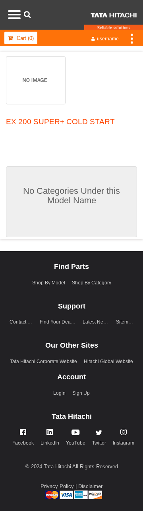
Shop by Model (48, 283)
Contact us (21, 322)
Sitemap (125, 322)
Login (59, 393)
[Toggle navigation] (132, 38)
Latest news (96, 322)
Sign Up (81, 393)
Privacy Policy (58, 486)
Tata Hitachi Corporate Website (43, 361)
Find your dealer (58, 322)
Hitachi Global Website (108, 361)
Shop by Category (91, 283)
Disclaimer (90, 486)
